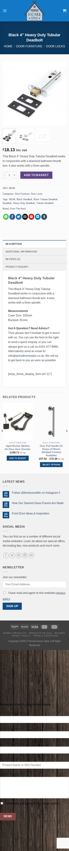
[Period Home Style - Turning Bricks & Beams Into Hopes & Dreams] (35, 10)
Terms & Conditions (45, 636)
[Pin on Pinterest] (31, 217)
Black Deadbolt (24, 199)
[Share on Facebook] (12, 217)
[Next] (61, 93)
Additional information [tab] (21, 251)
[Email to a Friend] (25, 217)
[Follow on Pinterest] (19, 555)
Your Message (8, 773)
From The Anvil (18, 208)
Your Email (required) (12, 728)
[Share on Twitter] (19, 217)
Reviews (59, 633)
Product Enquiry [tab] (16, 267)
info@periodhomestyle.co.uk (26, 355)
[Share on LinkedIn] (38, 217)
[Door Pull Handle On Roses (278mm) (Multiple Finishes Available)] (51, 421)
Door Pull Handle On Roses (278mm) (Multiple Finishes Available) (51, 451)
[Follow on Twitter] (12, 555)
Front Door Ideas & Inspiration (30, 513)
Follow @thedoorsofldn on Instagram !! (36, 492)
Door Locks (55, 46)
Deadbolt (7, 203)
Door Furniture (29, 46)
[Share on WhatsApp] (6, 217)
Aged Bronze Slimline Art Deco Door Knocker (18, 447)
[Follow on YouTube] (31, 555)
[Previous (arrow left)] (3, 844)
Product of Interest (11, 758)
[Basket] (64, 11)
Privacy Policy (21, 636)
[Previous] (8, 93)
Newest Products (14, 633)
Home (8, 46)
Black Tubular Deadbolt (46, 199)
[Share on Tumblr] (44, 217)
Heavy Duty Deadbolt (24, 203)
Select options (51, 465)
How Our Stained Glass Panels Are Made (38, 503)
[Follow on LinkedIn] (25, 555)
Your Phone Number (12, 743)
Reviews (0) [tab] (12, 259)
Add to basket (36, 175)
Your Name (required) (12, 712)
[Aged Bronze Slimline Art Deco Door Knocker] (18, 421)
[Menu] (5, 10)
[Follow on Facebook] (6, 555)
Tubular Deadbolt (45, 203)
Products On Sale (40, 633)
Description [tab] (13, 244)
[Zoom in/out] (13, 829)
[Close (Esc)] (3, 829)
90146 (12, 199)
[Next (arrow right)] (13, 844)
